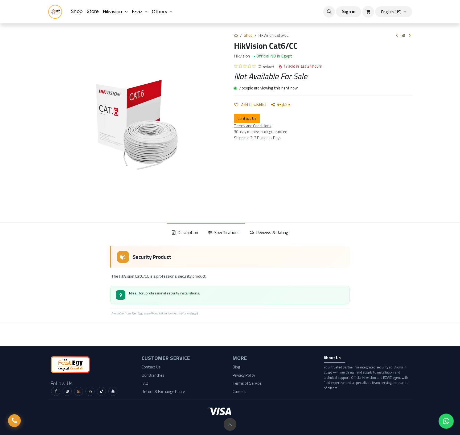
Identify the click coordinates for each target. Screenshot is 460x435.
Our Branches (153, 375)
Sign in (348, 11)
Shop (248, 35)
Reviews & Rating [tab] (271, 232)
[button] (329, 12)
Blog (236, 367)
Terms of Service (247, 383)
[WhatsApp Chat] (446, 421)
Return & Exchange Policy (163, 391)
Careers (239, 391)
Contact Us (246, 118)
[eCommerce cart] (368, 12)
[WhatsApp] (78, 391)
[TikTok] (101, 391)
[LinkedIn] (90, 391)
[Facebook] (55, 391)
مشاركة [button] (283, 105)
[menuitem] (77, 11)
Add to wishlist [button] (253, 105)
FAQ (145, 383)
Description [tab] (187, 232)
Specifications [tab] (226, 232)
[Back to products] (403, 35)
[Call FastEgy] (14, 420)
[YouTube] (112, 391)
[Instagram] (67, 391)
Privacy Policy (244, 375)
